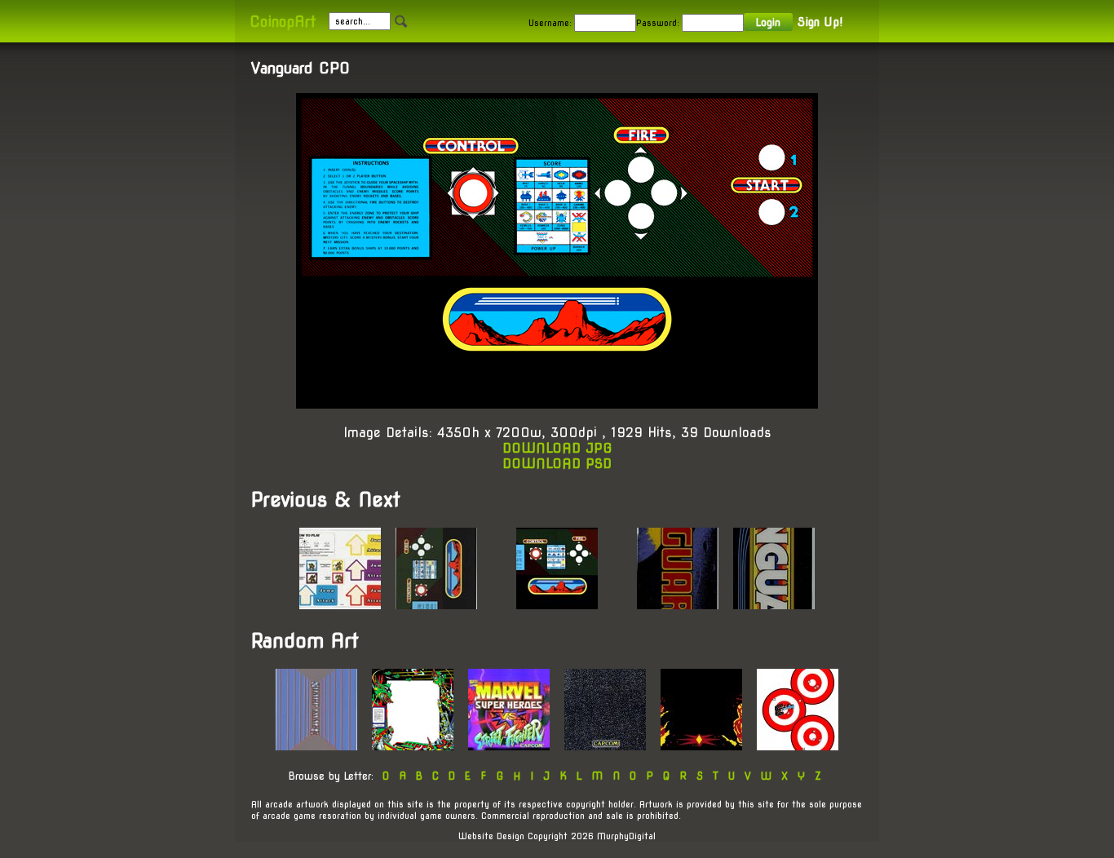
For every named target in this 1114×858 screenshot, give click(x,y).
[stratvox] (412, 746)
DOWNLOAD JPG (557, 448)
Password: (657, 23)
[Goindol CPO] (316, 746)
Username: (550, 23)
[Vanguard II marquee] (677, 605)
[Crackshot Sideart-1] (797, 746)
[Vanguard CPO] (436, 605)
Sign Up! (820, 22)
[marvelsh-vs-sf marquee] (509, 746)
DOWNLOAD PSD (557, 463)
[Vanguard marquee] (774, 605)
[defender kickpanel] (701, 746)
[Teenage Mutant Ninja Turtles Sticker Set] (340, 605)
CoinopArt (283, 21)
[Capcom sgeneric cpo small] (605, 746)
